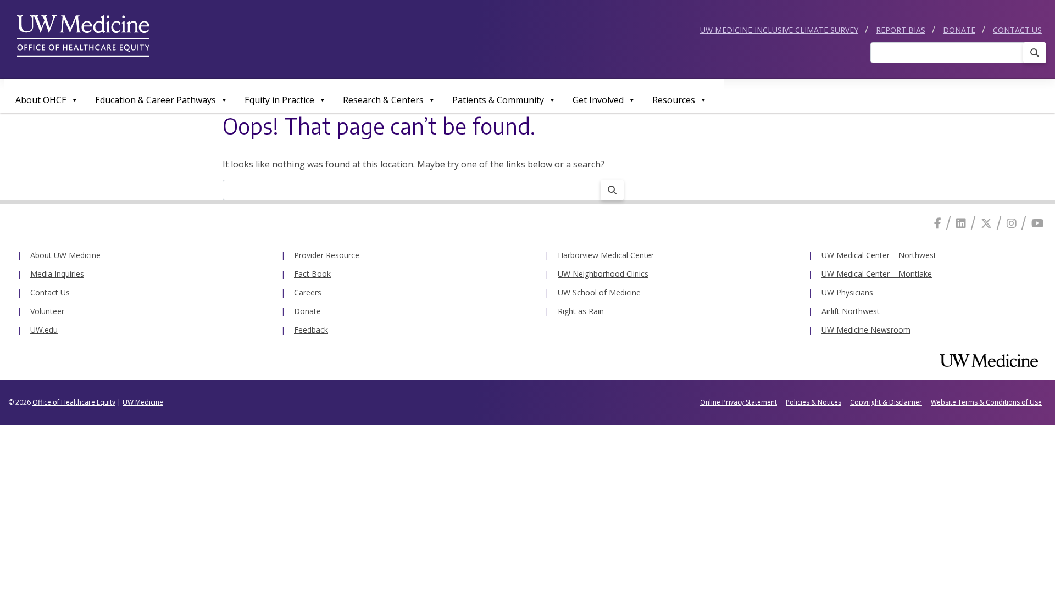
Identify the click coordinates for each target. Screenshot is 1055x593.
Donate (959, 30)
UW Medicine (143, 402)
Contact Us (1017, 30)
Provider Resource (326, 255)
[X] (986, 223)
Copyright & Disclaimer (886, 402)
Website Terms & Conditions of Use (986, 402)
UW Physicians (847, 292)
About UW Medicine (65, 255)
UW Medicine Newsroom (865, 330)
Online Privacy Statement (738, 402)
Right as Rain (581, 311)
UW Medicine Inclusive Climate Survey (779, 30)
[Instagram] (1012, 223)
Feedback (311, 330)
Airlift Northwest (850, 311)
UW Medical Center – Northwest (878, 255)
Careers (307, 292)
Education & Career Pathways (155, 99)
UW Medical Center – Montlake (876, 273)
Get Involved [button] (598, 99)
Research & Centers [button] (383, 99)
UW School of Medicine (599, 292)
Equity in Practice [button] (279, 99)
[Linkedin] (961, 223)
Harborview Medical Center (606, 255)
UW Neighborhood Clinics (603, 273)
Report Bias (900, 30)
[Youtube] (1037, 223)
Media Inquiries (57, 273)
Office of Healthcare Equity (73, 402)
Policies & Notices (813, 402)
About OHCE (40, 99)
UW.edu (44, 330)
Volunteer (47, 311)
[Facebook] (937, 223)
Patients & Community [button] (498, 99)
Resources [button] (673, 99)
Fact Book (312, 273)
